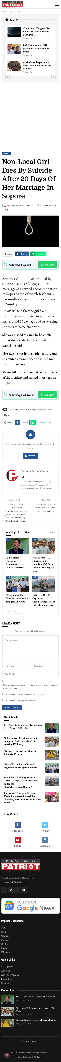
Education (6, 952)
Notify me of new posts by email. (20, 700)
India (3, 932)
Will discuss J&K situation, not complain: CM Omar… (35, 1009)
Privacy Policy (28, 1041)
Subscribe (32, 455)
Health (4, 944)
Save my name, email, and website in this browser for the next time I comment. (30, 687)
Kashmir (6, 154)
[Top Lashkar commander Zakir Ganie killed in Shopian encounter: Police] (14, 63)
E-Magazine (7, 966)
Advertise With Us (10, 975)
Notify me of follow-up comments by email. (25, 694)
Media (4, 948)
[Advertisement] (30, 114)
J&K (8, 540)
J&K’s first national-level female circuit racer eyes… (37, 30)
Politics (4, 940)
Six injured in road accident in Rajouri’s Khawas (36, 1019)
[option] (30, 49)
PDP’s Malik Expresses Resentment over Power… (36, 996)
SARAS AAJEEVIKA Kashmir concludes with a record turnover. (45, 507)
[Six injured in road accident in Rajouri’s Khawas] (52, 755)
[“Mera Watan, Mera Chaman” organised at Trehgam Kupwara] (17, 584)
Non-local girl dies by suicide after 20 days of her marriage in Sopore (31, 409)
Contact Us (6, 983)
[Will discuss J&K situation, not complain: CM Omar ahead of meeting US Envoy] (43, 546)
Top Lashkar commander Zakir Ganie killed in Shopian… (36, 62)
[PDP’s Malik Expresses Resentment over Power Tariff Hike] (17, 546)
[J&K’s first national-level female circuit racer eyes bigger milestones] (14, 32)
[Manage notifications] (6, 1055)
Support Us (6, 979)
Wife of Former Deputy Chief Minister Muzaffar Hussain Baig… (35, 45)
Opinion (5, 936)
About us (5, 970)
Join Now (49, 264)
